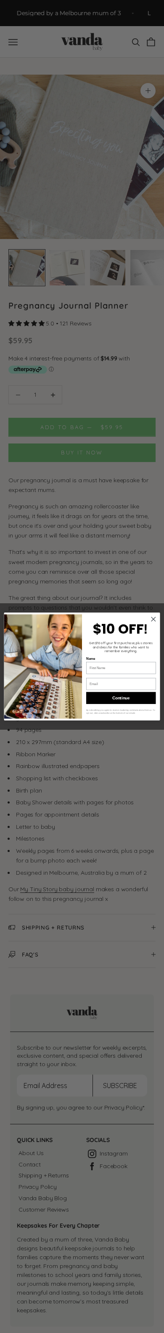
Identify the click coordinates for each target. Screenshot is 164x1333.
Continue (121, 698)
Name (90, 659)
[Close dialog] (153, 619)
